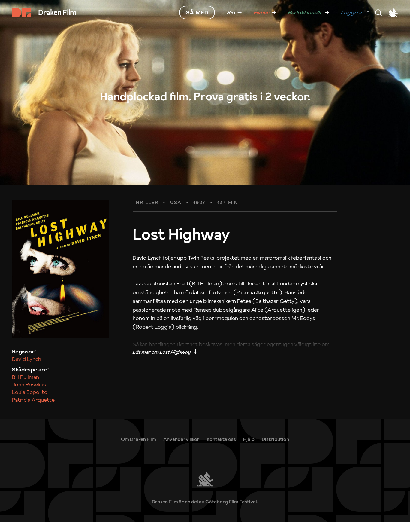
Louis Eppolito (29, 392)
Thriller (146, 202)
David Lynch (26, 359)
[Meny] (378, 12)
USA (176, 202)
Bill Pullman (25, 377)
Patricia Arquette (33, 400)
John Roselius (29, 384)
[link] (234, 12)
